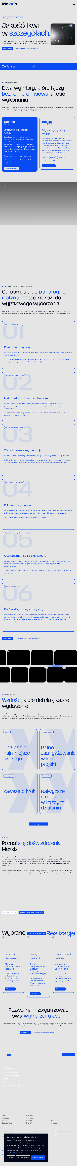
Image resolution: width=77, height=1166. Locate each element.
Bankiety (22, 159)
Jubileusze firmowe (10, 156)
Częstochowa (7, 1123)
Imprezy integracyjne (23, 156)
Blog (5, 1108)
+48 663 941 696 (64, 1136)
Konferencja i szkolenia (11, 159)
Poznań (29, 1123)
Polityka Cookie (17, 1152)
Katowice (5, 1118)
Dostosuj (11, 1157)
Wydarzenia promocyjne (11, 163)
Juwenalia (60, 157)
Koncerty (45, 157)
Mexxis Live (11, 1091)
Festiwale (52, 157)
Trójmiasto (30, 1118)
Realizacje (10, 1097)
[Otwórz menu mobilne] (74, 4)
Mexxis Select (13, 1065)
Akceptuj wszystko (38, 1157)
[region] (26, 1148)
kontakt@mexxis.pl (64, 1132)
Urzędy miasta (46, 160)
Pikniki (29, 159)
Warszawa (30, 1116)
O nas (7, 1102)
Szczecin (54, 1123)
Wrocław (29, 1121)
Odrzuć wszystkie (23, 1157)
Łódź (3, 1116)
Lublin (53, 1121)
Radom (4, 1121)
